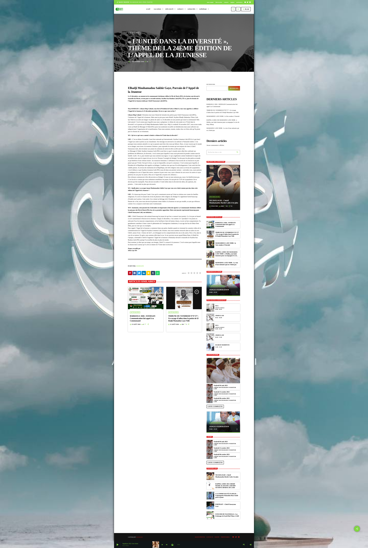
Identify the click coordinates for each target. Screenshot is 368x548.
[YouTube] (245, 2)
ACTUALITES (134, 33)
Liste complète (215, 406)
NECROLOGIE (214, 197)
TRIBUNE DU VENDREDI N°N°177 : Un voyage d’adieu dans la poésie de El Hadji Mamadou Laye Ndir (183, 318)
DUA (216, 306)
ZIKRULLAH (219, 315)
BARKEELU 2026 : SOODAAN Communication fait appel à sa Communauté (142, 318)
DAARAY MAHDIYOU (222, 345)
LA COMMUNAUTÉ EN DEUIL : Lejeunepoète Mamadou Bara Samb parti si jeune (226, 495)
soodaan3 (140, 266)
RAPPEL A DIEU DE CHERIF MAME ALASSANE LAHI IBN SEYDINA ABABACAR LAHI (225, 485)
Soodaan (139, 537)
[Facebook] (250, 2)
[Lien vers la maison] (119, 9)
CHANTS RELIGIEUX (217, 286)
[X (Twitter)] (247, 2)
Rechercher (211, 84)
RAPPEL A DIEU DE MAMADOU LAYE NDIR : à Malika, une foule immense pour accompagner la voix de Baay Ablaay (223, 122)
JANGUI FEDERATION (219, 290)
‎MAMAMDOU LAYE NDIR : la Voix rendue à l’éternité (223, 116)
